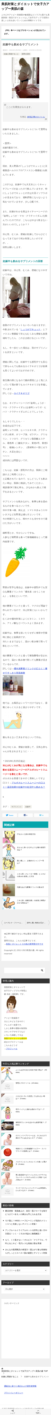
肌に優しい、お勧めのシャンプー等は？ (30, 862)
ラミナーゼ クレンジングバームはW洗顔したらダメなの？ (31, 1189)
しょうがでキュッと (31, 329)
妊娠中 (27, 807)
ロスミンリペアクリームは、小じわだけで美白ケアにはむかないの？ (31, 1137)
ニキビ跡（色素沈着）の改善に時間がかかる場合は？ (31, 902)
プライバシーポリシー (13, 1393)
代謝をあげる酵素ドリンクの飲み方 (30, 887)
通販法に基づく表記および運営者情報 (20, 1386)
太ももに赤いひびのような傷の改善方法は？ (31, 848)
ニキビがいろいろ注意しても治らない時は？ (30, 1097)
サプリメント (17, 807)
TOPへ (38, 1413)
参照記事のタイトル (36, 117)
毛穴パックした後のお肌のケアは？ (30, 1110)
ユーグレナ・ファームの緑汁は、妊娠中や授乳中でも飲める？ (15, 923)
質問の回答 (26, 54)
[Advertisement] (25, 1330)
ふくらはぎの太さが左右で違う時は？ (31, 1071)
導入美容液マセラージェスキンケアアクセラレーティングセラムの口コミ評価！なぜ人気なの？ (31, 1177)
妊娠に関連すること (11, 54)
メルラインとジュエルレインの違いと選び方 (31, 1163)
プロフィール (11, 1049)
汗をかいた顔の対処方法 (26, 834)
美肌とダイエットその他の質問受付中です (24, 944)
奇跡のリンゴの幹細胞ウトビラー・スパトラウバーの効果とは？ (31, 1150)
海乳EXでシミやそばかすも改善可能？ (31, 1123)
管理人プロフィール (27, 1083)
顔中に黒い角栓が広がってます (38, 923)
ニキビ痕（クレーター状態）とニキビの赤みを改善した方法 (31, 875)
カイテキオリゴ (22, 393)
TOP (24, 1371)
